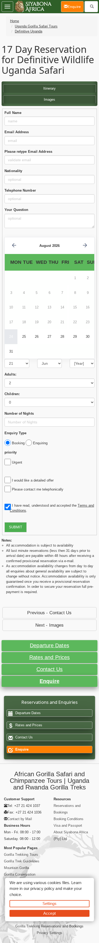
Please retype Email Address (28, 152)
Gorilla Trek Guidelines (21, 861)
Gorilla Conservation (19, 874)
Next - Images (49, 625)
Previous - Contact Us (49, 612)
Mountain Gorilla (16, 868)
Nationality (13, 171)
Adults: (10, 374)
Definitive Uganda (28, 31)
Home (14, 21)
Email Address (16, 132)
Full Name (12, 113)
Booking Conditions (69, 819)
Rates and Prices (49, 657)
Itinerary (49, 88)
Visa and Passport (68, 826)
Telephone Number (20, 190)
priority (10, 452)
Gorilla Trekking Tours (21, 855)
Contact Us (49, 669)
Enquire (49, 681)
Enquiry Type (15, 433)
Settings (50, 903)
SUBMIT (15, 527)
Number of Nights (19, 413)
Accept (49, 913)
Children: (12, 394)
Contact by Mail (19, 819)
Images (49, 99)
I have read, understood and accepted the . (52, 508)
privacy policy (42, 888)
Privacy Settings (50, 933)
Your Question (16, 210)
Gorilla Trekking (27, 926)
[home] (33, 6)
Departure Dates (49, 645)
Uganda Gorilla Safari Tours (36, 26)
